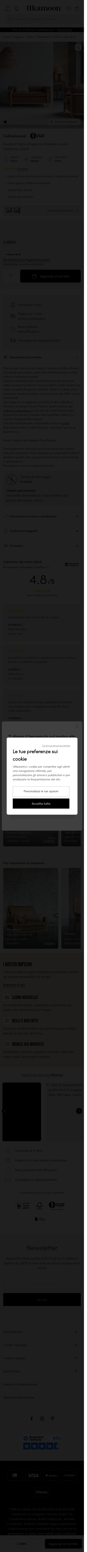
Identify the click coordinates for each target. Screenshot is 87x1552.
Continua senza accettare (56, 745)
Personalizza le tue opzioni (41, 791)
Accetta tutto (41, 804)
